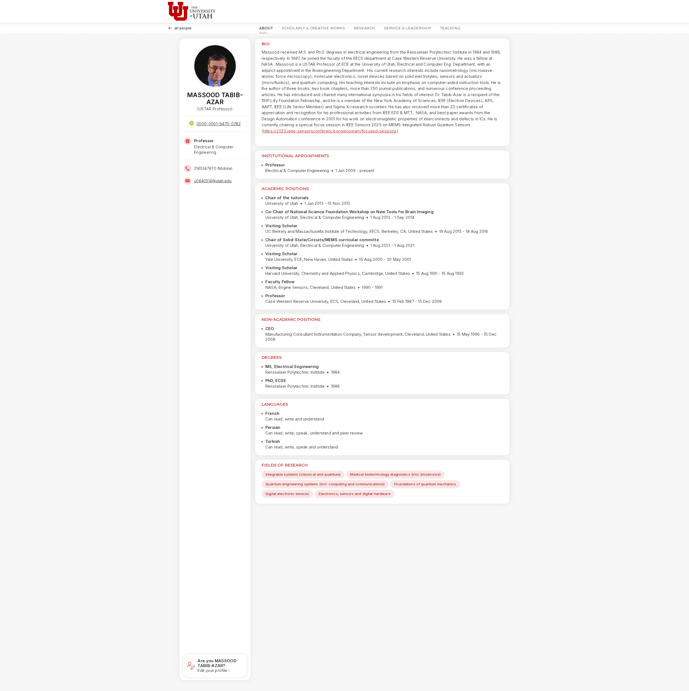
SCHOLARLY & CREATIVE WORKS (313, 28)
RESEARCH (364, 28)
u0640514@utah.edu (213, 180)
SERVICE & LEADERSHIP (407, 28)
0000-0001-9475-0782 (218, 123)
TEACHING (450, 28)
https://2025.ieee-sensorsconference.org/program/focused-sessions (329, 131)
